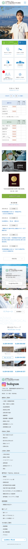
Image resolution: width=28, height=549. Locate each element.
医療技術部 (6, 482)
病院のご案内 (6, 398)
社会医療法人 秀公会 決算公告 (10, 221)
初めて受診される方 (8, 435)
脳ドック (4, 509)
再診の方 (5, 437)
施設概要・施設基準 (8, 418)
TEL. (8, 344)
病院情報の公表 (7, 427)
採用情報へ (19, 311)
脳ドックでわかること (8, 515)
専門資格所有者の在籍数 (9, 485)
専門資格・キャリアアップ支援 (11, 496)
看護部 (4, 476)
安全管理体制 (6, 407)
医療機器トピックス (8, 424)
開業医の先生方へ (7, 504)
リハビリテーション (8, 460)
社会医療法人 (9, 540)
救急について (6, 443)
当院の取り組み (7, 412)
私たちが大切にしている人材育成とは (12, 491)
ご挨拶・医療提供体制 (8, 401)
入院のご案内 (6, 451)
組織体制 (5, 415)
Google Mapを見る (13, 283)
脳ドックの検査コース (8, 518)
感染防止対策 (6, 409)
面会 (4, 468)
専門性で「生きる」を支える (10, 473)
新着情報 (5, 526)
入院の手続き (6, 454)
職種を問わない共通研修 (9, 494)
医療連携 (4, 501)
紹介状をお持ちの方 (8, 440)
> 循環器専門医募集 (14, 196)
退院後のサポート (7, 466)
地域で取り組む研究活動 (9, 488)
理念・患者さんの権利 (8, 404)
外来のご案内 (6, 431)
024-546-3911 (8, 390)
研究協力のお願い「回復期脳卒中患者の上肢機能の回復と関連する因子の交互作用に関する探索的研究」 (13, 240)
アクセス (5, 535)
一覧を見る (14, 258)
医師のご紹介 (6, 421)
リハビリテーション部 (8, 479)
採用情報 (5, 529)
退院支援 (5, 463)
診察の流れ (6, 446)
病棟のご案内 (6, 457)
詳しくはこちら (7, 357)
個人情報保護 (6, 532)
